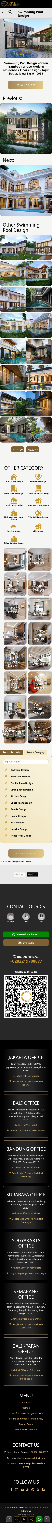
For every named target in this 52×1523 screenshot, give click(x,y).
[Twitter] (38, 1491)
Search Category (35, 752)
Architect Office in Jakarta (26, 1075)
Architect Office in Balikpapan (26, 1370)
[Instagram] (17, 1490)
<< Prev (18, 450)
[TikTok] (28, 1490)
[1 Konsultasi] (39, 1519)
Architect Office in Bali (26, 1125)
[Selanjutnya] (47, 1519)
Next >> (33, 450)
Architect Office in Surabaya (26, 1213)
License (28, 861)
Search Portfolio (11, 752)
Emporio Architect (19, 1507)
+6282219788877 (26, 961)
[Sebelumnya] (9, 1519)
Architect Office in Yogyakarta (26, 1267)
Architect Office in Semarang (26, 1318)
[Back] (3, 11)
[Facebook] (11, 1490)
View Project (26, 85)
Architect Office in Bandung (26, 1167)
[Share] (32, 1519)
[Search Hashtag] (10, 11)
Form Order (26, 942)
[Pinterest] (33, 1490)
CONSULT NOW (26, 853)
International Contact (27, 934)
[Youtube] (22, 1490)
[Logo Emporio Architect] (10, 4)
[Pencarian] (17, 1519)
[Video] (24, 1519)
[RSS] (43, 1490)
